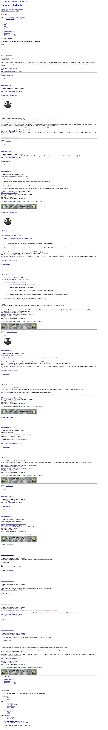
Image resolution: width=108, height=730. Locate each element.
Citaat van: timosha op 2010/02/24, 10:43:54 (12, 235)
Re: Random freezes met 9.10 (7, 85)
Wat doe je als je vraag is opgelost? (9, 137)
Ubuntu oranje (10, 717)
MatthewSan (9, 45)
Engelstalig (20, 9)
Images (9, 697)
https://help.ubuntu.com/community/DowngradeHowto (14, 610)
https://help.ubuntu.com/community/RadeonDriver (13, 524)
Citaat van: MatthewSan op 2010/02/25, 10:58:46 (13, 634)
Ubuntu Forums (11, 706)
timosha (8, 161)
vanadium (8, 141)
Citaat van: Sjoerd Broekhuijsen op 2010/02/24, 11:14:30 (15, 279)
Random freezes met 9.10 (6, 55)
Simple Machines (24, 722)
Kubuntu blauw (11, 718)
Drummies (8, 593)
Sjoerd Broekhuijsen (11, 95)
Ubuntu (2, 1)
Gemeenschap (15, 1)
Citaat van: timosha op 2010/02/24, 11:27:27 (12, 355)
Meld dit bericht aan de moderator (9, 71)
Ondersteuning (8, 1)
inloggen (16, 17)
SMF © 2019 (14, 722)
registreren (22, 17)
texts (8, 699)
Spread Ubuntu (11, 707)
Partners (26, 1)
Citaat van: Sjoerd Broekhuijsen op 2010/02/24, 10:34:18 (15, 176)
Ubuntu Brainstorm (12, 704)
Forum (9, 9)
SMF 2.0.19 (7, 722)
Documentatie (4, 9)
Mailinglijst (14, 9)
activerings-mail (10, 19)
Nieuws (22, 1)
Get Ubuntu (10, 703)
